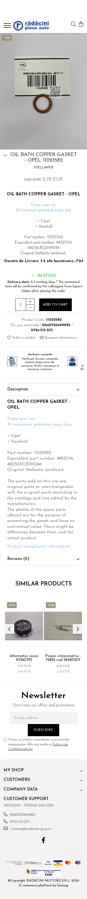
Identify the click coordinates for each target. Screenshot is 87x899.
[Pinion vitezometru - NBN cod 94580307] (63, 626)
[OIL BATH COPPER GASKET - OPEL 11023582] (43, 91)
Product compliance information (38, 546)
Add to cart (55, 304)
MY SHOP (14, 770)
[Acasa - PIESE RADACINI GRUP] (31, 26)
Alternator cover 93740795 (24, 658)
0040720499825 (22, 815)
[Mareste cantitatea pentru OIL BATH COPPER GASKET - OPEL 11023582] (30, 301)
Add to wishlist (23, 338)
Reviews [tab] (18, 559)
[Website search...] (73, 25)
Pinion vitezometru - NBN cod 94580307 (63, 658)
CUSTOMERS (17, 780)
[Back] (3, 156)
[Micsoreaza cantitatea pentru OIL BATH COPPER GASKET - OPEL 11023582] (30, 308)
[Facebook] (43, 841)
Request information (60, 338)
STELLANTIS (43, 167)
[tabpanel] (43, 91)
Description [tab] (17, 389)
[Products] (8, 27)
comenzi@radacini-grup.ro (30, 829)
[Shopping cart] (80, 25)
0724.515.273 (19, 822)
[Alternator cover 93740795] (24, 626)
